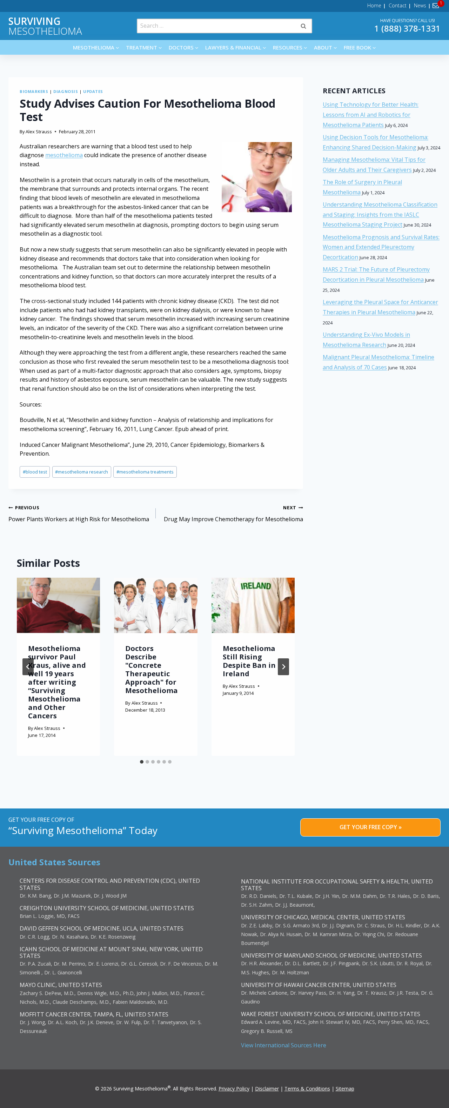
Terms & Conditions (307, 1088)
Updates (93, 91)
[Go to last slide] (28, 666)
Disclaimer (267, 1088)
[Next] (283, 666)
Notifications (436, 5)
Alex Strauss (39, 131)
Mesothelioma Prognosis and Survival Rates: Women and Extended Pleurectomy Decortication (381, 247)
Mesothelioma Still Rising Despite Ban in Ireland (249, 661)
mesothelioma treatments (145, 472)
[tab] (141, 762)
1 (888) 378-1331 (407, 28)
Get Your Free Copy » (371, 827)
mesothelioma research (81, 472)
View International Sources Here (283, 1045)
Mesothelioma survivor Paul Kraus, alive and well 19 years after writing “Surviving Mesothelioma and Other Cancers (57, 682)
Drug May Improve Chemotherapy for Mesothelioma (233, 513)
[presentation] (58, 605)
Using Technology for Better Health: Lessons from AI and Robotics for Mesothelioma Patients (370, 115)
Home (374, 5)
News (420, 5)
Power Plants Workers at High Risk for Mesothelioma (78, 513)
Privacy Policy (234, 1088)
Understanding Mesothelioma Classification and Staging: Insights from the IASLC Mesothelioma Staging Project (380, 215)
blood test (35, 472)
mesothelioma (64, 155)
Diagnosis (65, 91)
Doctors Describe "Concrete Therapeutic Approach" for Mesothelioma (151, 669)
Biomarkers (34, 91)
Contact (398, 5)
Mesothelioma (45, 26)
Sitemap (345, 1088)
